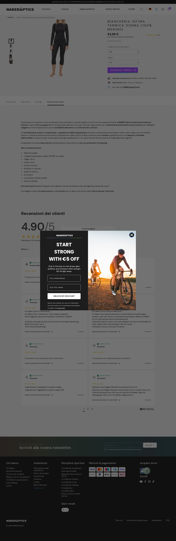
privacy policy (61, 308)
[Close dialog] (131, 235)
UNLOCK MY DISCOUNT (64, 296)
